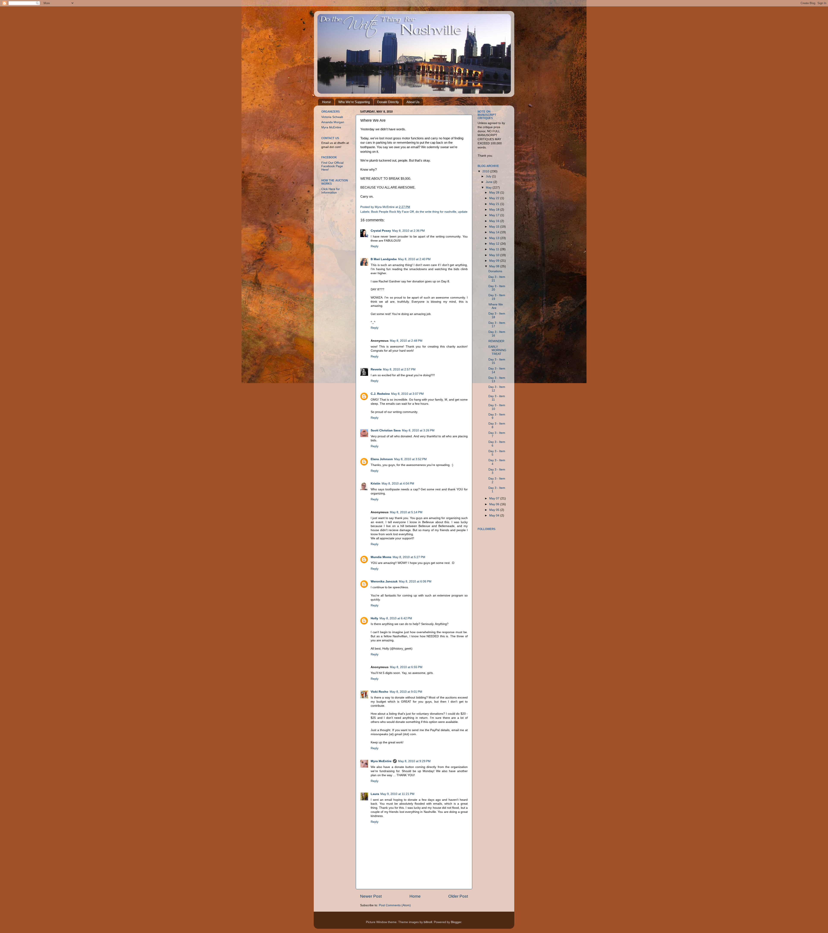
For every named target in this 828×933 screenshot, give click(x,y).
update (462, 211)
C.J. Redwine (380, 393)
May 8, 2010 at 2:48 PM (406, 340)
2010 (486, 171)
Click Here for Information (330, 190)
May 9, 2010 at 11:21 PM (397, 794)
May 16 (494, 221)
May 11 (494, 249)
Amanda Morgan (332, 122)
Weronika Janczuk (384, 581)
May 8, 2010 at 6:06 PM (415, 581)
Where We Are (495, 306)
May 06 (494, 504)
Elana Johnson (382, 459)
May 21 (494, 204)
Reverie (376, 369)
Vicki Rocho (379, 691)
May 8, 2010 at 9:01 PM (406, 691)
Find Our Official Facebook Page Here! (332, 166)
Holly (374, 618)
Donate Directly (388, 102)
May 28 (494, 192)
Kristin (375, 483)
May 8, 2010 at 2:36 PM (408, 230)
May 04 (494, 515)
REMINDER (496, 341)
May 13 (494, 238)
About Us (413, 102)
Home (326, 102)
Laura (375, 794)
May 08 (494, 266)
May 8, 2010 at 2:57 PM (399, 369)
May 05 (494, 509)
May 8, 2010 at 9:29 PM (414, 761)
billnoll (428, 922)
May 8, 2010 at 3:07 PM (407, 393)
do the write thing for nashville (436, 211)
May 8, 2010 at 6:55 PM (406, 667)
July (489, 176)
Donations (495, 271)
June (489, 182)
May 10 (494, 255)
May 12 (494, 243)
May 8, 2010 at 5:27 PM (409, 557)
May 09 (494, 260)
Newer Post (371, 896)
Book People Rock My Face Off (392, 211)
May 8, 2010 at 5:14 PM (406, 512)
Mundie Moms (381, 557)
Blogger (456, 922)
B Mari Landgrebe (384, 259)
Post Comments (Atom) (395, 905)
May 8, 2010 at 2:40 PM (414, 259)
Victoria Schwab (332, 117)
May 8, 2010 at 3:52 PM (410, 459)
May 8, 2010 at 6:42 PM (396, 618)
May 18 (494, 209)
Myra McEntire (381, 761)
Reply (374, 246)
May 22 (494, 198)
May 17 (494, 215)
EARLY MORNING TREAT (497, 350)
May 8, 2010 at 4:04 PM (398, 483)
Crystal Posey (381, 230)
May (489, 187)
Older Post (458, 896)
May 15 (494, 226)
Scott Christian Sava (386, 430)
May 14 (494, 232)
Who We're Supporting (354, 102)
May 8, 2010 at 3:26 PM (418, 430)
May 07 (494, 498)
